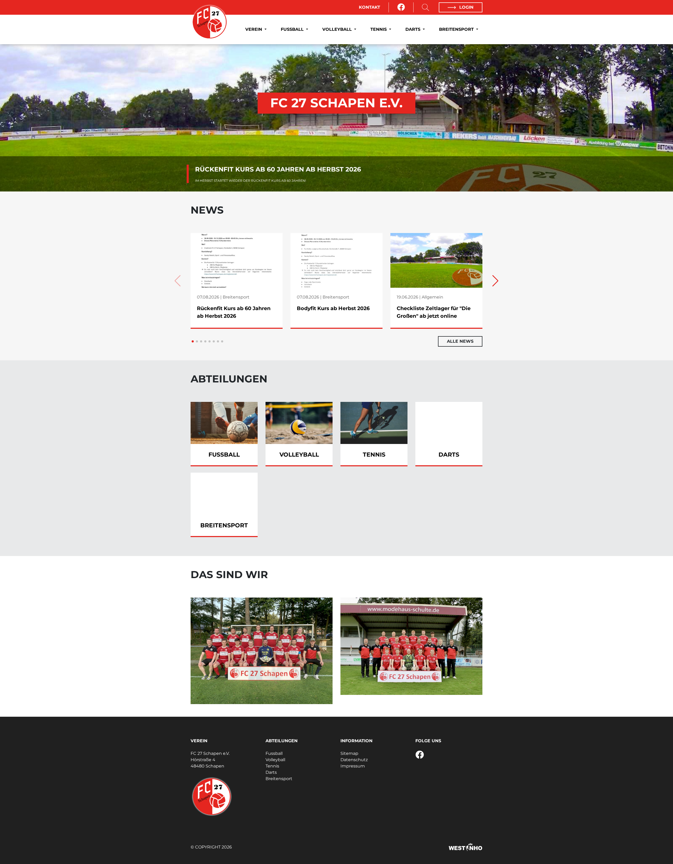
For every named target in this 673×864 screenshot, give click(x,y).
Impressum (352, 766)
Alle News (460, 341)
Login (465, 7)
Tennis (379, 29)
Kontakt (369, 7)
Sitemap (349, 753)
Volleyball (337, 29)
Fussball (293, 29)
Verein (254, 29)
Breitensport (457, 29)
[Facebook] (401, 7)
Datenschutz (354, 759)
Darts (413, 29)
